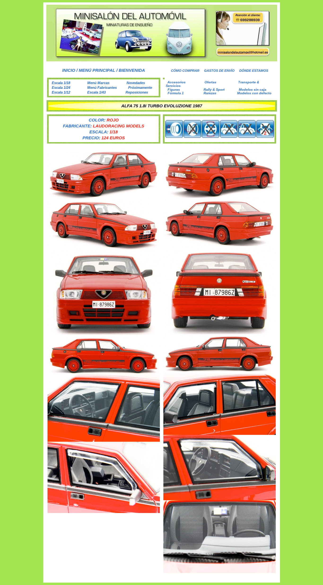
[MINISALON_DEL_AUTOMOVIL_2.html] (161, 60)
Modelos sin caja (252, 89)
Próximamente (140, 88)
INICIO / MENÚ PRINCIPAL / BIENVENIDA (103, 70)
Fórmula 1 (176, 93)
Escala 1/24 (61, 88)
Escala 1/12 (61, 92)
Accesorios (176, 82)
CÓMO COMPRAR (185, 70)
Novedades (136, 83)
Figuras (174, 89)
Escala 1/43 (96, 92)
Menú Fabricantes (102, 88)
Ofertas (210, 82)
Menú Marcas (98, 83)
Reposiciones (137, 92)
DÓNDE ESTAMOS (253, 70)
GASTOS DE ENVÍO (219, 70)
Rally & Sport (214, 89)
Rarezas (210, 93)
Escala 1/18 (61, 83)
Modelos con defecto (254, 93)
